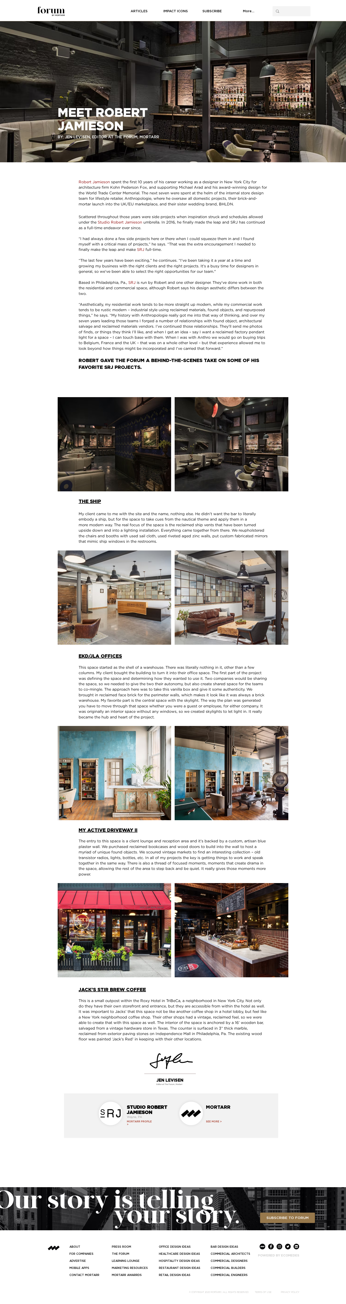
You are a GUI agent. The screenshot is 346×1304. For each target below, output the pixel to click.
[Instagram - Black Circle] (279, 1246)
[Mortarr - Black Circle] (262, 1246)
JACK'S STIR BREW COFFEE (112, 989)
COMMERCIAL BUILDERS (228, 1268)
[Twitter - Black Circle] (288, 1246)
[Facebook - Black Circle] (271, 1246)
